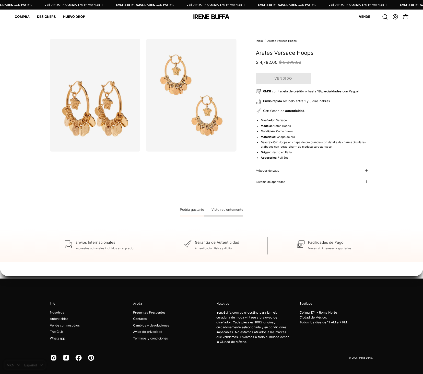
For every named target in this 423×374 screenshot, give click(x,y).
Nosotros (57, 312)
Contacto (140, 319)
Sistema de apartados (270, 182)
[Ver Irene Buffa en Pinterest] (90, 358)
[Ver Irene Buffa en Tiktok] (65, 358)
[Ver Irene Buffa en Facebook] (78, 358)
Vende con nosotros (65, 325)
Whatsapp (57, 338)
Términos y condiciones (150, 338)
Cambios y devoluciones (151, 325)
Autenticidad (59, 319)
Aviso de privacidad (147, 332)
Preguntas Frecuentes (149, 312)
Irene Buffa (365, 357)
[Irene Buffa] (211, 16)
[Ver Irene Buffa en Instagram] (53, 358)
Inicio (259, 41)
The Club (56, 332)
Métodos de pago (267, 170)
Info (52, 303)
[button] (22, 17)
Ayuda (137, 303)
